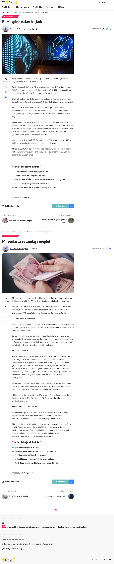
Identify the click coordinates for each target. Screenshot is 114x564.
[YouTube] (110, 559)
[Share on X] (103, 29)
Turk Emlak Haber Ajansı (19, 29)
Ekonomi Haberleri (10, 16)
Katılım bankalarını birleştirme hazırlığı (30, 176)
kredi (31, 473)
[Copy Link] (106, 29)
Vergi (26, 473)
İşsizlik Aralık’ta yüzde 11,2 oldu (27, 447)
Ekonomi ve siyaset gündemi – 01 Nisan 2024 (32, 183)
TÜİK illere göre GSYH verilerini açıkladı (30, 455)
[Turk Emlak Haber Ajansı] (11, 2)
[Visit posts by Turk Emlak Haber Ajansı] (5, 28)
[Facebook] (104, 559)
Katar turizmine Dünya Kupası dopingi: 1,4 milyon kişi (35, 451)
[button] (4, 2)
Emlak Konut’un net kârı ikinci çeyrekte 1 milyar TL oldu (36, 463)
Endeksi (27, 197)
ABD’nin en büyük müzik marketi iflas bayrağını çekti (35, 187)
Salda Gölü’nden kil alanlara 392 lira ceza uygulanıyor (35, 459)
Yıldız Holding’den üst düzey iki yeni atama (31, 172)
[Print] (110, 29)
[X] (107, 559)
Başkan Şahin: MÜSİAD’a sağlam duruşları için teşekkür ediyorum (40, 179)
